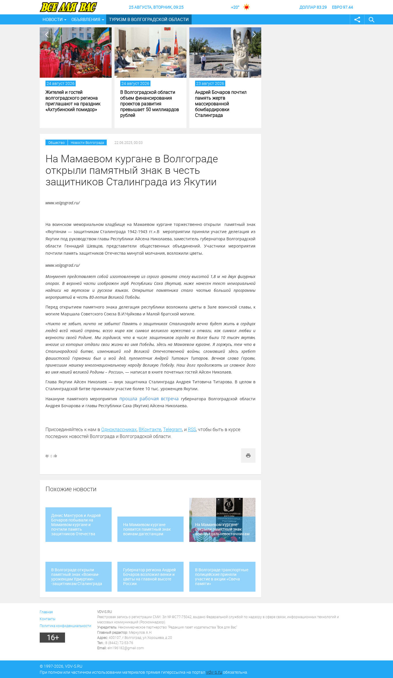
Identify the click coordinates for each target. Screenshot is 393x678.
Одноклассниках (119, 429)
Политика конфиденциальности (65, 625)
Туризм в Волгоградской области (149, 19)
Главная (46, 612)
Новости (53, 19)
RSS (192, 429)
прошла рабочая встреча (149, 398)
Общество (56, 142)
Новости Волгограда (87, 142)
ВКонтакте (150, 429)
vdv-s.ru (214, 672)
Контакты (48, 618)
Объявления (85, 19)
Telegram (172, 429)
